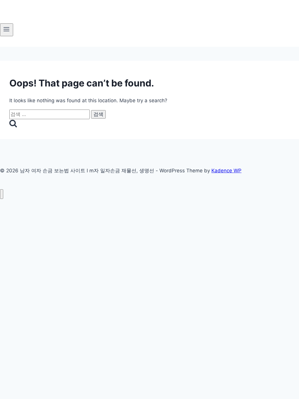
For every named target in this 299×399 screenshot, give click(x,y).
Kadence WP (226, 171)
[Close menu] (1, 194)
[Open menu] (6, 29)
